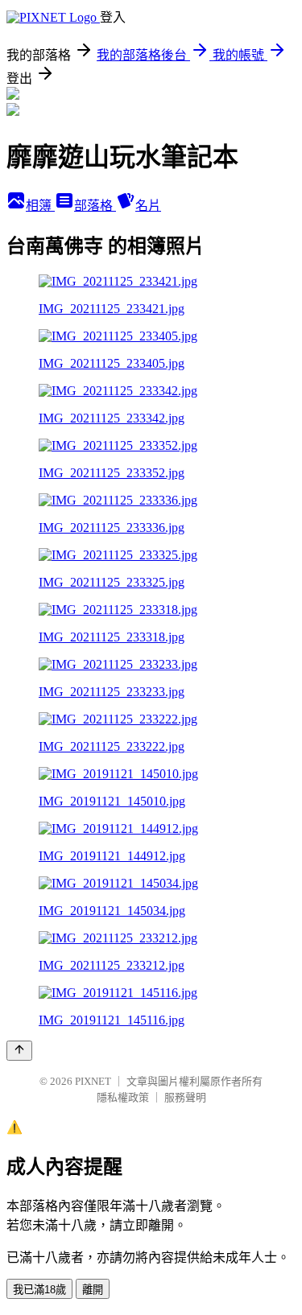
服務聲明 (185, 1097)
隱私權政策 (123, 1097)
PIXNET (93, 1081)
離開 (92, 1290)
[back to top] (19, 1051)
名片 (148, 205)
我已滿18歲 (39, 1290)
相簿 (40, 205)
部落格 (95, 205)
